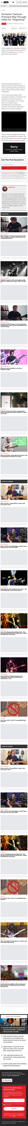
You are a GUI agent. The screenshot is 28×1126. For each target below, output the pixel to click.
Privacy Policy (19, 1114)
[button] (2, 2)
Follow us (16, 28)
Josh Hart (10, 23)
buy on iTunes (18, 52)
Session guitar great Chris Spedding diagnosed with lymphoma (14, 1064)
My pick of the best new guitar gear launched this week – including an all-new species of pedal (14, 1029)
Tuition (4, 23)
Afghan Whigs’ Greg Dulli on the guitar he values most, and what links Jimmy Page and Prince (13, 1048)
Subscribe (19, 2)
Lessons (3, 10)
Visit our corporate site (13, 1075)
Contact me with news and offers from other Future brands (14, 1104)
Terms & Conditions (12, 1115)
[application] (14, 120)
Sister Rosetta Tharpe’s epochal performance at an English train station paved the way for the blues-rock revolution (14, 1039)
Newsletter (23, 28)
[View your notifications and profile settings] (13, 2)
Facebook (17, 140)
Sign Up (14, 1109)
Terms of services (19, 172)
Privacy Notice (21, 173)
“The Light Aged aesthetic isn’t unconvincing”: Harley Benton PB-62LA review (14, 1057)
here (14, 138)
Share (5, 28)
